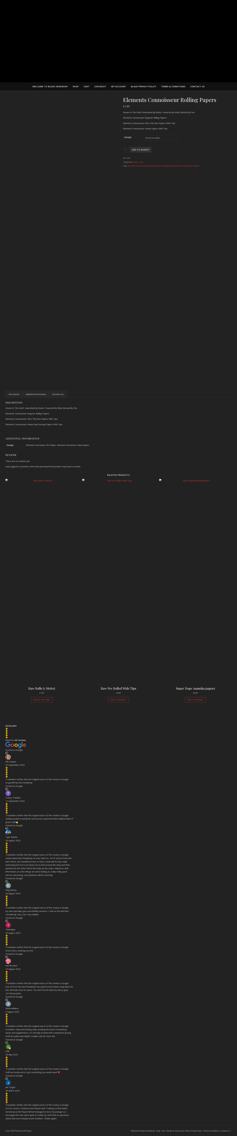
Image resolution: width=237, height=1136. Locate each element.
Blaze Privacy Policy (143, 86)
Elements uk (180, 166)
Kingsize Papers (193, 166)
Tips (141, 162)
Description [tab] (14, 394)
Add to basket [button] (118, 700)
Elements (150, 166)
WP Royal (27, 1131)
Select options (41, 700)
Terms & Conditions (173, 86)
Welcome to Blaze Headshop (50, 86)
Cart (86, 86)
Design (127, 137)
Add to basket (140, 150)
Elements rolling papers (164, 166)
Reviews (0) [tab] (58, 394)
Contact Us (197, 86)
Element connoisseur (136, 166)
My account (118, 86)
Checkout (100, 86)
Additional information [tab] (36, 394)
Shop (76, 86)
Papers (136, 162)
